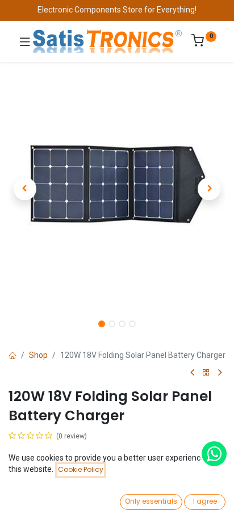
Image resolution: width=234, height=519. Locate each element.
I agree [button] (205, 501)
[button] (25, 188)
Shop (38, 355)
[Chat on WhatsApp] (214, 454)
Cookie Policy (80, 469)
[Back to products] (206, 373)
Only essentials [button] (151, 501)
